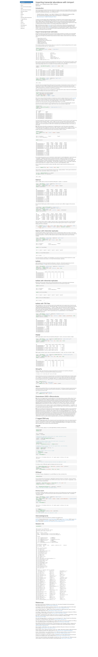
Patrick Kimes (46, 521)
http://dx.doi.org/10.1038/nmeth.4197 (60, 619)
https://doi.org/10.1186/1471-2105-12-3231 (55, 610)
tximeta (49, 25)
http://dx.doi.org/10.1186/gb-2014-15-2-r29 (62, 607)
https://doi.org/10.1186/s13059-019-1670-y (63, 635)
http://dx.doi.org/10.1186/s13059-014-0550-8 (59, 613)
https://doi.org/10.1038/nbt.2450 (66, 638)
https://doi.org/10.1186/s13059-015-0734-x (48, 627)
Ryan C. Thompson (65, 519)
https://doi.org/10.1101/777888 (41, 616)
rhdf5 (44, 264)
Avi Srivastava (46, 520)
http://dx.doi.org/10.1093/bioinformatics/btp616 (65, 630)
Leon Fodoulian (51, 521)
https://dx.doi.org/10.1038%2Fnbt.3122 (42, 625)
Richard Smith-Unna (63, 520)
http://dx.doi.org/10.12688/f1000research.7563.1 (47, 16)
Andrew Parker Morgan (52, 519)
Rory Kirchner (69, 520)
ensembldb (74, 98)
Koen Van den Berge (57, 521)
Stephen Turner (57, 520)
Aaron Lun (63, 521)
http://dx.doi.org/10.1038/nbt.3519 (52, 605)
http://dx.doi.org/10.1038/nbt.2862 (63, 621)
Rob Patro (37, 519)
